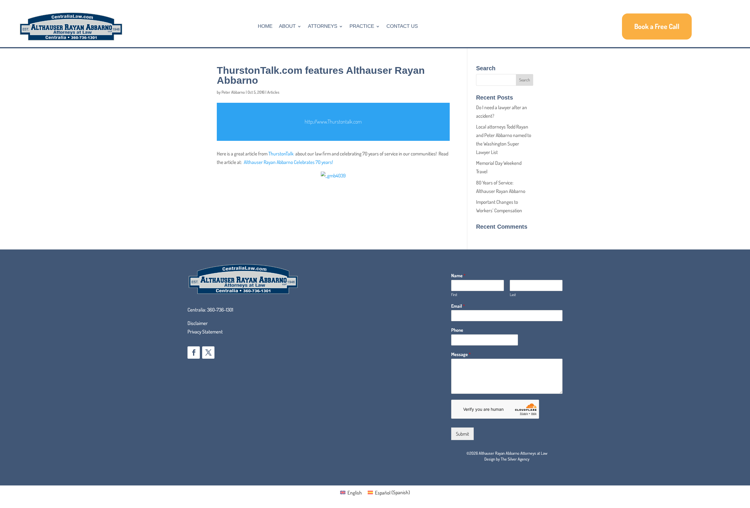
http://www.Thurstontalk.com (333, 121)
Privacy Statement (205, 332)
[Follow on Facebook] (194, 352)
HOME (265, 26)
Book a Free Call (656, 26)
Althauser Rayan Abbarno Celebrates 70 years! (288, 162)
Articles (273, 92)
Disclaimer (198, 323)
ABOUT (287, 26)
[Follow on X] (208, 352)
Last (513, 294)
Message (461, 354)
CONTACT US (402, 26)
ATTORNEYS (322, 26)
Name (458, 275)
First (454, 294)
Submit (462, 434)
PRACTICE (362, 26)
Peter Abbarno (233, 92)
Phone (457, 330)
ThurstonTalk (281, 153)
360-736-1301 (220, 310)
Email (458, 306)
